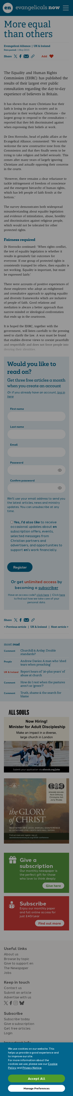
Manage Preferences (36, 1088)
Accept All (36, 1078)
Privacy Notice (31, 1068)
